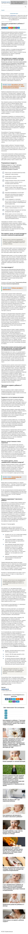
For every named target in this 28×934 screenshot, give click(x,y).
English (2, 10)
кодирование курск (14, 13)
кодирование (13, 15)
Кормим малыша (6, 2)
